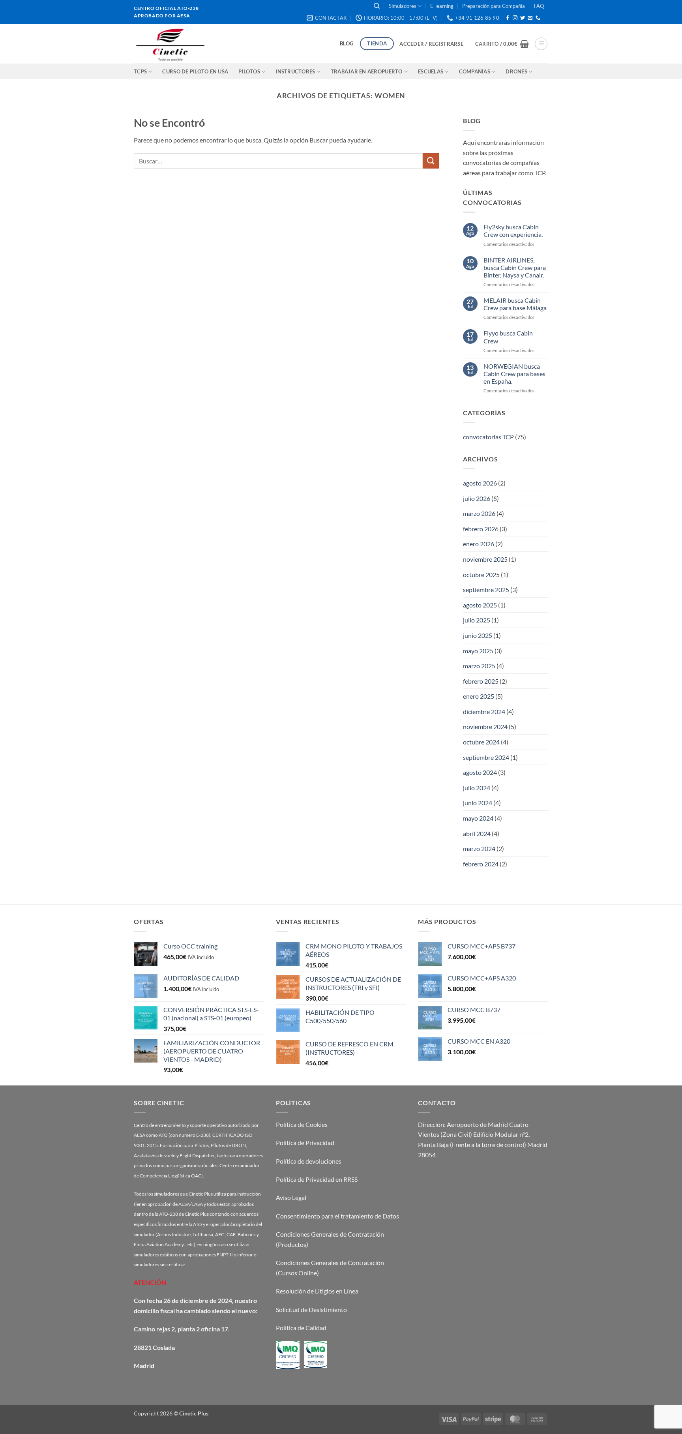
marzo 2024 (479, 848)
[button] (431, 44)
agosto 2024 (480, 772)
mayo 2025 (478, 650)
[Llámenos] (538, 18)
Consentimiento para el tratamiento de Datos (337, 1216)
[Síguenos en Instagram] (515, 18)
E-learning (441, 6)
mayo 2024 (478, 818)
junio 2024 (477, 802)
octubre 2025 (481, 574)
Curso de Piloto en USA (195, 71)
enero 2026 (478, 543)
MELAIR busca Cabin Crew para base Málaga (514, 303)
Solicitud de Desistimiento (311, 1309)
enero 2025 (478, 696)
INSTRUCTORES (295, 71)
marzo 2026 (479, 513)
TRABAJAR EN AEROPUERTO (367, 71)
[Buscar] (377, 5)
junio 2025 (477, 635)
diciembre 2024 (484, 711)
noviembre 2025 (485, 559)
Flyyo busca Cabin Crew (507, 336)
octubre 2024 (481, 742)
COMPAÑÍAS (474, 71)
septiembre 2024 (486, 757)
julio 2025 (476, 620)
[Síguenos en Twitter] (522, 18)
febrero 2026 (480, 528)
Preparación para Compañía (493, 6)
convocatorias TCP (488, 437)
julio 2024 (476, 787)
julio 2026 (476, 498)
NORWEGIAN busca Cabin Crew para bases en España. (514, 373)
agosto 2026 (480, 483)
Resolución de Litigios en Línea (317, 1291)
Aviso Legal (291, 1197)
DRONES (516, 71)
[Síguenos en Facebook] (507, 18)
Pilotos (249, 71)
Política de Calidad (301, 1327)
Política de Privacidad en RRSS (317, 1179)
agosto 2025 (480, 604)
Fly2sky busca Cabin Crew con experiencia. (512, 230)
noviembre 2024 (485, 726)
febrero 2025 (480, 680)
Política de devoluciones (308, 1161)
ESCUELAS (430, 71)
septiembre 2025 (486, 589)
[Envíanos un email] (530, 18)
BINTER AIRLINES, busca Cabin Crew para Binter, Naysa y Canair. (514, 267)
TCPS (140, 71)
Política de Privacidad (305, 1142)
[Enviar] (430, 161)
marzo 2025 (479, 665)
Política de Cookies (302, 1124)
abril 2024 (477, 833)
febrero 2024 (480, 864)
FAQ (539, 6)
